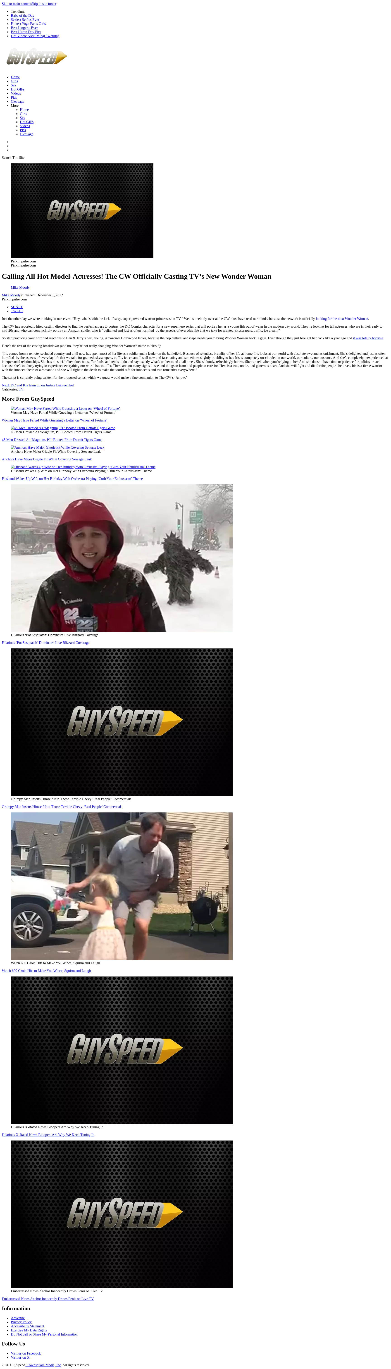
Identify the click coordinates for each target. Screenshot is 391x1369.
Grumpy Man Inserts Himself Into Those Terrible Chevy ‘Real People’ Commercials (62, 807)
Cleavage (17, 101)
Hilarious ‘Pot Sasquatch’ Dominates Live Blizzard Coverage (45, 643)
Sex (13, 85)
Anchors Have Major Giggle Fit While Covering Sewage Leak (47, 459)
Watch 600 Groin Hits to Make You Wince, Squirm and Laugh (46, 971)
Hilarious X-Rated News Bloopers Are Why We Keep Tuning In (48, 1135)
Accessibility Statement (27, 1326)
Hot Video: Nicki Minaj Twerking (35, 36)
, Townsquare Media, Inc (43, 1365)
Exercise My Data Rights (29, 1330)
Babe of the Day (22, 15)
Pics (14, 97)
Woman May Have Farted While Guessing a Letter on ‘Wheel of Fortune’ (54, 420)
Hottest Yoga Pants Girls (28, 24)
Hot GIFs (17, 89)
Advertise (18, 1318)
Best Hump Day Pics (26, 32)
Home (15, 77)
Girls (14, 81)
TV (21, 389)
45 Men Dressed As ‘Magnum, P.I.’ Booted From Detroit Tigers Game (52, 440)
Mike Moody (11, 295)
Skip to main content (16, 4)
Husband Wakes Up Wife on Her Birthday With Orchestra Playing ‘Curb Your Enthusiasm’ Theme (72, 479)
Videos (16, 93)
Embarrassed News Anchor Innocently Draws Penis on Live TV (48, 1299)
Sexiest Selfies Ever (25, 19)
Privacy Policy (21, 1322)
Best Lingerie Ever (24, 28)
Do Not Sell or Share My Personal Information (44, 1334)
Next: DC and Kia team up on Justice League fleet (38, 385)
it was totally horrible (368, 338)
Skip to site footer (43, 4)
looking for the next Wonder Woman (342, 319)
